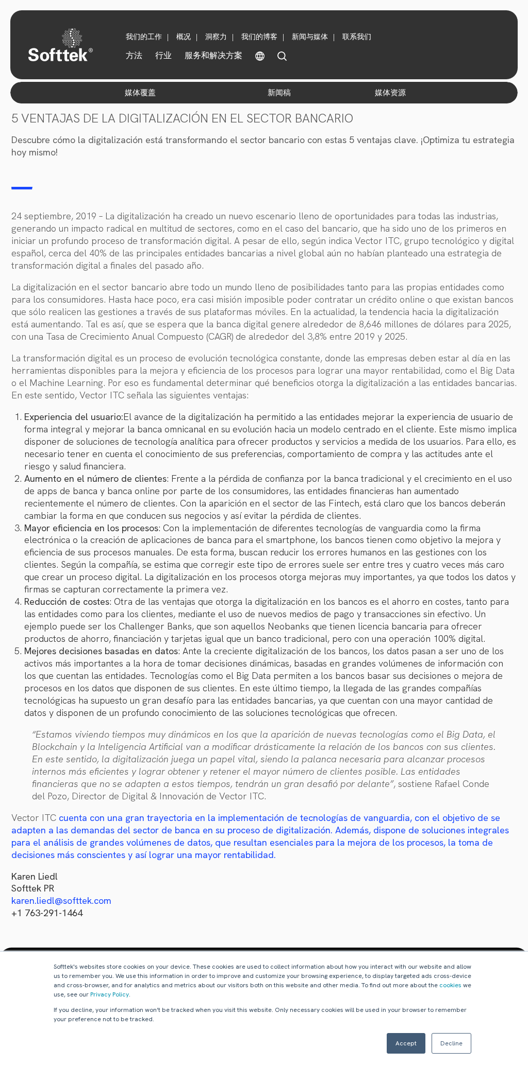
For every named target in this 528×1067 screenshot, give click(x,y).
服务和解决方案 (213, 55)
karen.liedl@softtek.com (61, 900)
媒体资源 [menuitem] (390, 93)
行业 (163, 55)
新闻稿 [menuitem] (279, 93)
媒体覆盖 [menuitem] (140, 93)
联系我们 (356, 36)
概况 (183, 36)
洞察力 (216, 36)
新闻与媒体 (310, 36)
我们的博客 (259, 36)
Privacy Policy (109, 994)
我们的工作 (144, 36)
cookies (450, 985)
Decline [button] (451, 1043)
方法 (134, 55)
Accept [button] (406, 1043)
